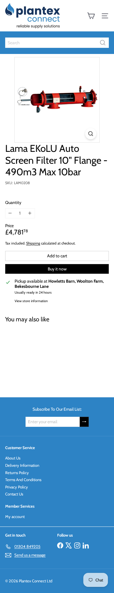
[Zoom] (90, 133)
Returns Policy (17, 472)
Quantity (13, 202)
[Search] (103, 43)
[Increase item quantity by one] (30, 213)
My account (15, 516)
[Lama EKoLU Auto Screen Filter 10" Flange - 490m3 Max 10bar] (43, 356)
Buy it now (57, 269)
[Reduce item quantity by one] (10, 213)
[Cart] (91, 16)
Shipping (33, 243)
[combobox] (57, 43)
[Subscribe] (84, 422)
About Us (12, 457)
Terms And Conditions (23, 479)
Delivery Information (22, 465)
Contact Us (14, 493)
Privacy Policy (16, 486)
